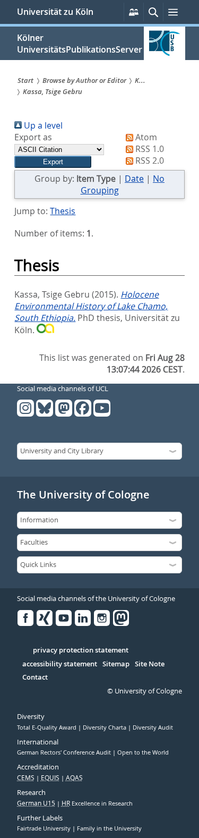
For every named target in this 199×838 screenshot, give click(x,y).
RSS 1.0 (148, 149)
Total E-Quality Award (47, 727)
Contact (35, 677)
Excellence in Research (97, 803)
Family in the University (109, 828)
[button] (52, 162)
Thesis (62, 211)
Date (134, 178)
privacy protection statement (80, 650)
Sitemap (115, 664)
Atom (145, 137)
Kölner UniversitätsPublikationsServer (79, 43)
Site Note (150, 664)
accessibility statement (59, 664)
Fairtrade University (44, 828)
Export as (33, 137)
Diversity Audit (153, 727)
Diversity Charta (105, 727)
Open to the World (143, 752)
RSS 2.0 (148, 160)
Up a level (42, 125)
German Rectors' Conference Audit (65, 752)
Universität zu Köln (55, 12)
